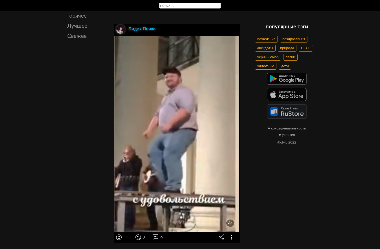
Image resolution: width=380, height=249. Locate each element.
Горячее (77, 16)
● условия (287, 134)
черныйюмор (268, 57)
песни (290, 57)
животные (265, 66)
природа (287, 48)
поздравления (293, 39)
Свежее (77, 36)
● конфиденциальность (287, 128)
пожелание (266, 39)
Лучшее (77, 26)
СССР (306, 48)
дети (285, 66)
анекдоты (265, 48)
